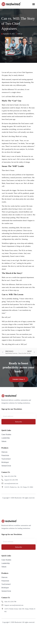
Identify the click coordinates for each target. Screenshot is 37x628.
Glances (4, 452)
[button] (34, 4)
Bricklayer (5, 462)
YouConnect (6, 459)
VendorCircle (6, 466)
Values (3, 441)
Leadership (5, 438)
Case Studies (6, 434)
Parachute (5, 455)
